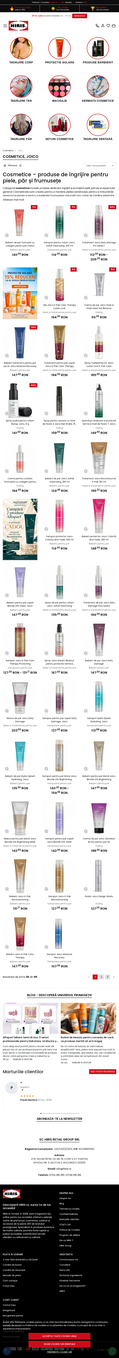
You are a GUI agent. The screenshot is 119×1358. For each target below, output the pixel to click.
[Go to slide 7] (50, 1113)
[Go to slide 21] (71, 1113)
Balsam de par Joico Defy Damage (99, 662)
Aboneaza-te (79, 16)
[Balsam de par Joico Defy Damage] (99, 640)
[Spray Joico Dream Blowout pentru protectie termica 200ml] (59, 640)
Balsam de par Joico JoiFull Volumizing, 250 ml (59, 480)
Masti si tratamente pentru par (99, 249)
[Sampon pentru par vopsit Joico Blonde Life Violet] (59, 818)
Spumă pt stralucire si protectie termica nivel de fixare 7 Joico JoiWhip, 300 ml (99, 422)
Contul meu (9, 1305)
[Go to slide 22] (73, 1113)
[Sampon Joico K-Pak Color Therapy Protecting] (20, 640)
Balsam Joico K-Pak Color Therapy (20, 956)
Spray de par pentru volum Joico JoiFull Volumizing (59, 604)
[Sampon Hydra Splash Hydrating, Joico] (99, 698)
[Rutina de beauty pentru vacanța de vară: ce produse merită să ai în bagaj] (88, 1018)
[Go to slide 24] (76, 1113)
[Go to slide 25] (78, 1113)
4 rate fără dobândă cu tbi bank (20, 1259)
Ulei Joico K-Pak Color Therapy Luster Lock (59, 306)
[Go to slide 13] (59, 1113)
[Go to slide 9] (53, 1113)
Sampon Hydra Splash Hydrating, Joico (99, 720)
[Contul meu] (103, 26)
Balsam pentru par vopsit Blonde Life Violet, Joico (20, 604)
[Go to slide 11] (56, 1113)
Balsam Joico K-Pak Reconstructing (20, 898)
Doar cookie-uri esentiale (59, 1344)
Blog (62, 1203)
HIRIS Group (66, 1245)
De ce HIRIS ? (66, 1240)
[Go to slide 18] (67, 1113)
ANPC (62, 1291)
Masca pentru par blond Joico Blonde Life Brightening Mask (20, 840)
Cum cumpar (10, 1280)
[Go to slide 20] (70, 1113)
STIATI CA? (65, 1224)
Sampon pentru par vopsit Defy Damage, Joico (59, 720)
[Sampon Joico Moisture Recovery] (59, 934)
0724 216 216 (56, 1175)
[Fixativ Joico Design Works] (99, 876)
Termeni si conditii (69, 1208)
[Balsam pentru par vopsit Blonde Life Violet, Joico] (20, 582)
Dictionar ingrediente (71, 1275)
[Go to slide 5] (47, 1113)
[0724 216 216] (97, 26)
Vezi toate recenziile (102, 1071)
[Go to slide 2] (42, 1113)
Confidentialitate (69, 1214)
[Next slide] (110, 1033)
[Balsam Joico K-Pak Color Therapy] (20, 934)
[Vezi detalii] (7, 235)
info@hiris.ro (63, 1169)
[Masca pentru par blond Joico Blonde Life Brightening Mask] (20, 818)
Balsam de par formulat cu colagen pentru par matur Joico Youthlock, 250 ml (20, 244)
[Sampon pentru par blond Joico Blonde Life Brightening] (59, 756)
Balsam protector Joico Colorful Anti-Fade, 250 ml (99, 538)
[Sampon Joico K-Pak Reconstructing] (59, 876)
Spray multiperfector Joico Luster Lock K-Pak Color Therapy (98, 364)
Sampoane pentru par (59, 249)
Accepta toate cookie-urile (59, 1336)
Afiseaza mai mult (13, 199)
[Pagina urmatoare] (113, 977)
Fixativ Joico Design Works (99, 896)
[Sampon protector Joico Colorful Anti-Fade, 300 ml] (59, 516)
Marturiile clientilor (69, 1219)
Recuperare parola (13, 1315)
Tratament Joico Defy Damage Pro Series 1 (99, 244)
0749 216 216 (73, 1175)
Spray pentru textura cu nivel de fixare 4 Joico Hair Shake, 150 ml (59, 422)
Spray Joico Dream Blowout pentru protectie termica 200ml (59, 662)
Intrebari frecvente (70, 1280)
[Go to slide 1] (40, 1113)
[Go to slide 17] (65, 1113)
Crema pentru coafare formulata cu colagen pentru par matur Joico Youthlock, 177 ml (20, 480)
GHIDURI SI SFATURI (22, 1059)
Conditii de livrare (12, 1264)
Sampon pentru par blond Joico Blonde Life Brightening (59, 778)
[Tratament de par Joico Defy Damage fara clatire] (99, 582)
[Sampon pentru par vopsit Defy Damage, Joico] (59, 698)
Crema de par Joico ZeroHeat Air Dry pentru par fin (99, 840)
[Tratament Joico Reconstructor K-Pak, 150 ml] (99, 458)
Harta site (65, 1270)
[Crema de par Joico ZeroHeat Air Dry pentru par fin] (99, 818)
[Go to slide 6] (48, 1113)
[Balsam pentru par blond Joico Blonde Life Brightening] (99, 756)
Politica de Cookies (70, 1229)
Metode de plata (12, 1275)
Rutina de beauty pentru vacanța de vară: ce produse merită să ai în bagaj (87, 1039)
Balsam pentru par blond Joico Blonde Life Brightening (98, 778)
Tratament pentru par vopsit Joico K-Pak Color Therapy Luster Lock (59, 364)
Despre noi (65, 1198)
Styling (99, 312)
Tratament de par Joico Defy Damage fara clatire (99, 604)
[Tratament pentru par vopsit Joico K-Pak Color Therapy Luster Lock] (59, 342)
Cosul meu (9, 1285)
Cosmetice (45, 2)
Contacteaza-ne (69, 1259)
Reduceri (81, 2)
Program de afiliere (70, 1235)
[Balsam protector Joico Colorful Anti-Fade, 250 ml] (99, 516)
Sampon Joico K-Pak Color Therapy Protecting (20, 662)
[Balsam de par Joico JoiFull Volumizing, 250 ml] (59, 458)
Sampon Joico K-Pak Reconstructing (59, 898)
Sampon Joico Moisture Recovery (59, 956)
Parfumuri (35, 2)
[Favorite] (108, 26)
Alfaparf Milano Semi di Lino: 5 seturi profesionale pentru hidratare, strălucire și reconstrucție (30, 1039)
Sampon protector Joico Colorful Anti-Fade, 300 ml (59, 538)
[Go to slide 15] (62, 1113)
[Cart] (114, 26)
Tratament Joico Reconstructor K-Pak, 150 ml (99, 480)
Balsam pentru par (20, 249)
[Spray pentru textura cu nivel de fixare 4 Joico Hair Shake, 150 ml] (59, 400)
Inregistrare (9, 1310)
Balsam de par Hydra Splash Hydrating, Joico (20, 778)
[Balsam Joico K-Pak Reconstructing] (20, 876)
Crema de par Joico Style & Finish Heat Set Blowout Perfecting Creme (99, 306)
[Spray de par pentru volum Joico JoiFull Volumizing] (59, 582)
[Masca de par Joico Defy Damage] (20, 698)
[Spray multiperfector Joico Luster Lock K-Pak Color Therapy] (99, 342)
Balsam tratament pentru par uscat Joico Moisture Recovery (20, 364)
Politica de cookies (36, 1325)
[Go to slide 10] (54, 1113)
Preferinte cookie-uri (59, 1352)
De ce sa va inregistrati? (73, 1285)
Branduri (66, 2)
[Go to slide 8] (51, 1113)
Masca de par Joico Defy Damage (20, 720)
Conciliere (65, 1264)
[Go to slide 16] (64, 1113)
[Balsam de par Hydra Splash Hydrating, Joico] (20, 756)
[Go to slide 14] (61, 1113)
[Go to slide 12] (57, 1113)
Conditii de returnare (14, 1270)
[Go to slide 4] (45, 1113)
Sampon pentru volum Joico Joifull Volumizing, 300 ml (59, 244)
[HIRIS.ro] (19, 25)
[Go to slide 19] (68, 1113)
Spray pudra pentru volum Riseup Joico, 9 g (20, 422)
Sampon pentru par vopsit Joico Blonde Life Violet (59, 840)
